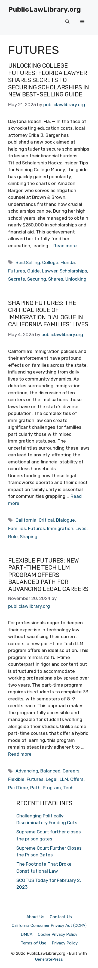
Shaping (28, 536)
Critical (46, 520)
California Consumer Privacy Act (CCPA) (49, 925)
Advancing (27, 771)
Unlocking (75, 279)
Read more (65, 245)
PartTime (18, 787)
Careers (71, 771)
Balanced (50, 771)
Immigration (60, 528)
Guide (33, 271)
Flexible (16, 779)
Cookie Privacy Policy (57, 934)
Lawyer (49, 271)
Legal (51, 779)
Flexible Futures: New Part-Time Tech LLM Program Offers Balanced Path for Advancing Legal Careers (48, 575)
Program (52, 787)
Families (17, 528)
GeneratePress (49, 959)
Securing (36, 279)
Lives (81, 528)
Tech (68, 787)
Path (35, 787)
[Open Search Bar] (67, 22)
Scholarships (73, 271)
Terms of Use (33, 943)
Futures (16, 271)
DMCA (26, 934)
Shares (55, 279)
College (50, 262)
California (26, 520)
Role (13, 536)
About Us (35, 916)
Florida (67, 262)
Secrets (16, 279)
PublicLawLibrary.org (44, 9)
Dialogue (65, 520)
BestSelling (28, 262)
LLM (64, 779)
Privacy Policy (65, 943)
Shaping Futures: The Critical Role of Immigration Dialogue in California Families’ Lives (48, 313)
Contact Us (61, 916)
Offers (77, 779)
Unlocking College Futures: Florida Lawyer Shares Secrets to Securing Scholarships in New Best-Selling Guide (48, 80)
